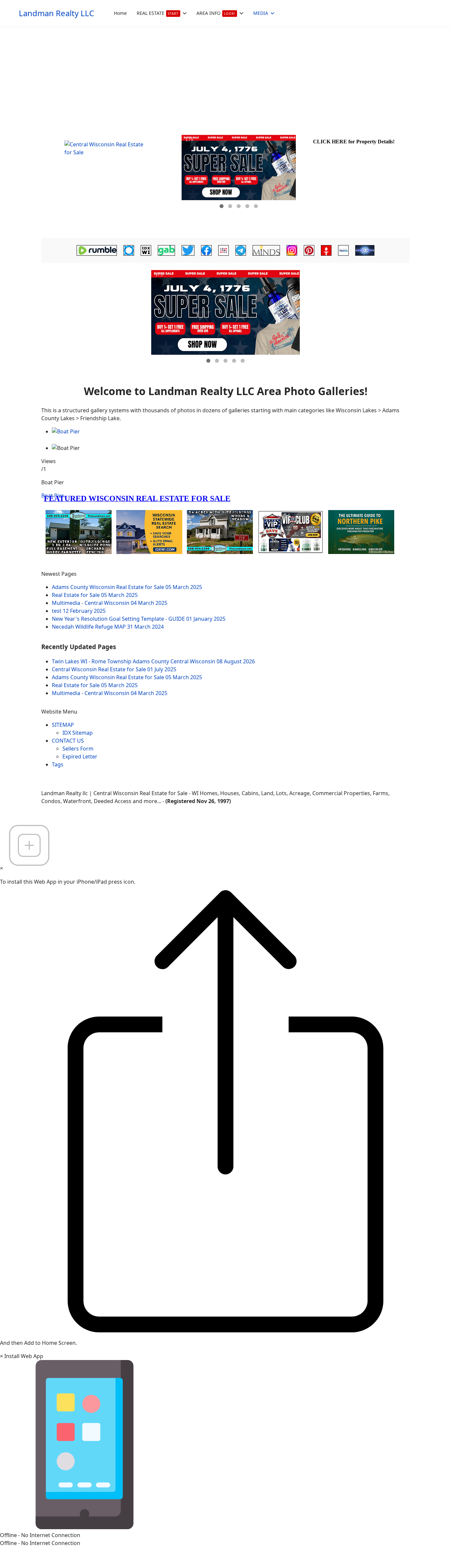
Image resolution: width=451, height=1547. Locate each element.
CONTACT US (68, 740)
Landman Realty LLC (56, 13)
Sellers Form (77, 748)
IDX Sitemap (77, 732)
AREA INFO (215, 13)
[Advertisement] (225, 76)
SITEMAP (63, 724)
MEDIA (260, 13)
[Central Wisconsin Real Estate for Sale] (110, 181)
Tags (57, 764)
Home (120, 13)
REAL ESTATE (158, 13)
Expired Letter (79, 756)
